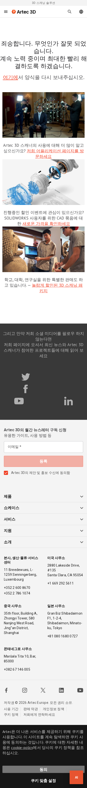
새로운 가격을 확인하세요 (46, 223)
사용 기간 (11, 709)
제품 (8, 496)
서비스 (9, 519)
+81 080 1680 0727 (62, 636)
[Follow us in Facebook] (6, 690)
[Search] (69, 11)
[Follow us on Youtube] (80, 690)
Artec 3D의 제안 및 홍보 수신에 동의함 (40, 473)
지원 (8, 530)
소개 (8, 542)
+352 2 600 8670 (17, 588)
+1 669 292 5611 (60, 583)
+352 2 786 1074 (17, 593)
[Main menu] (6, 11)
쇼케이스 (11, 507)
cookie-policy (22, 747)
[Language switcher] (81, 11)
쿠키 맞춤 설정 (43, 780)
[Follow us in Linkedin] (61, 690)
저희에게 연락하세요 (39, 714)
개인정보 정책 (53, 709)
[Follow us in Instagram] (24, 690)
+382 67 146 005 (17, 669)
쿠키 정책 (11, 714)
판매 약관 (30, 709)
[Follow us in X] (43, 690)
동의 (43, 769)
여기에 (10, 77)
